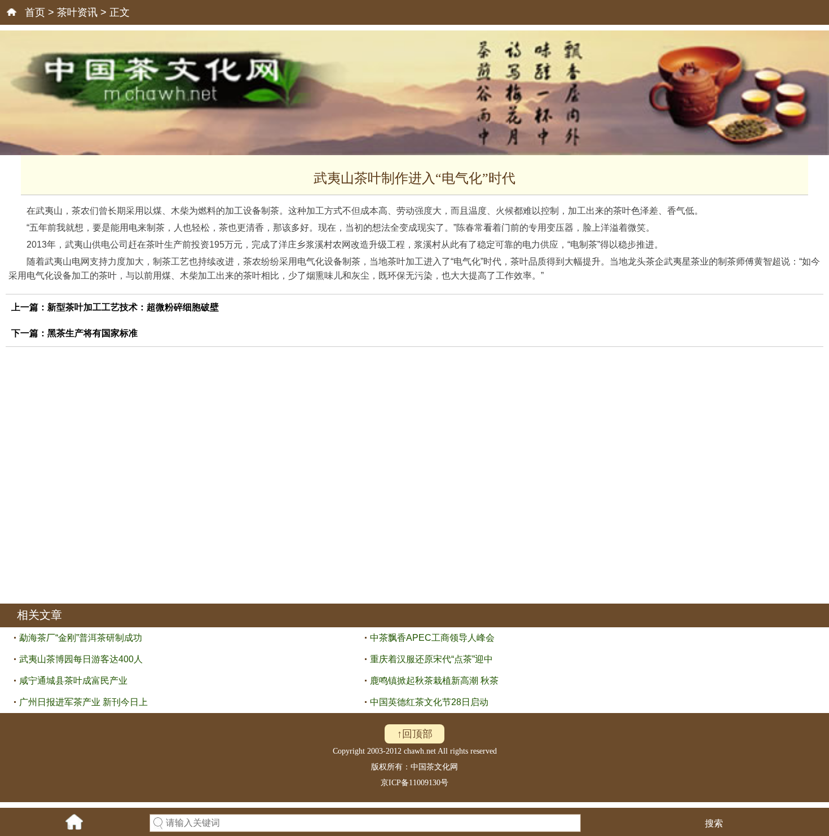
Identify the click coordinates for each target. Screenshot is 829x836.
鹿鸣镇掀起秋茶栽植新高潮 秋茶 (434, 680)
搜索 (714, 823)
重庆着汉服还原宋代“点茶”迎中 (431, 659)
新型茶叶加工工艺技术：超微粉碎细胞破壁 (133, 307)
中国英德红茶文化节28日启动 (429, 702)
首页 (35, 12)
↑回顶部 (415, 734)
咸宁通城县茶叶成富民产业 (73, 680)
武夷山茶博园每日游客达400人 (81, 659)
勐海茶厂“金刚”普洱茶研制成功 (80, 638)
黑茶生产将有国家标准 (92, 333)
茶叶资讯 (77, 12)
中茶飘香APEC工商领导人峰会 (432, 638)
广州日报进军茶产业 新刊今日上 (83, 702)
